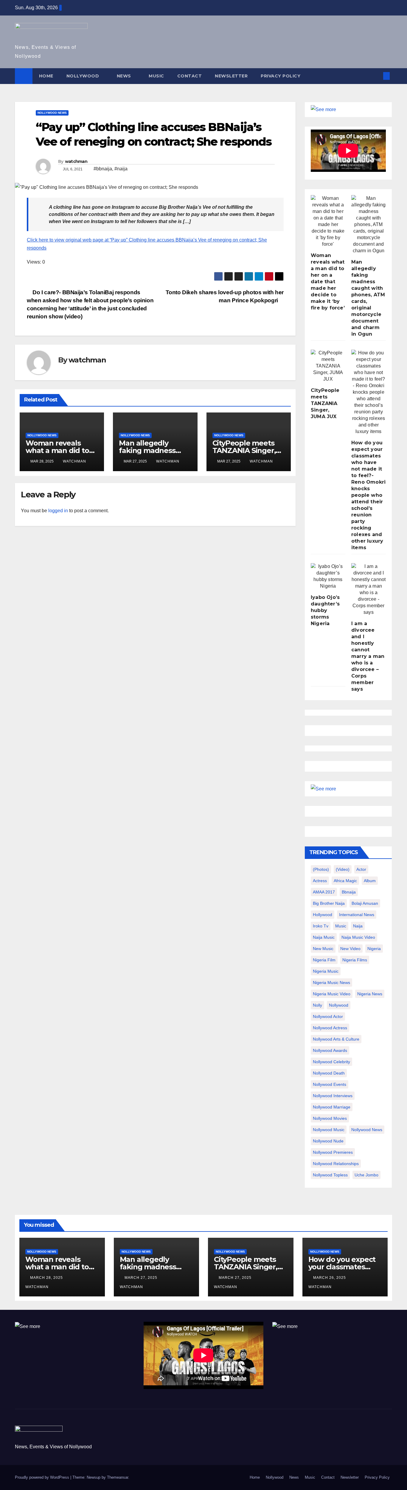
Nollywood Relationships (336, 1163)
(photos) (321, 869)
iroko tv (320, 926)
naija (358, 926)
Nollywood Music (328, 1129)
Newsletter (231, 76)
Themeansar (117, 1477)
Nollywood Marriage (331, 1107)
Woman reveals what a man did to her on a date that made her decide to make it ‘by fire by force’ (328, 282)
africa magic (345, 880)
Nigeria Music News (331, 982)
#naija (121, 168)
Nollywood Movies (330, 1118)
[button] (376, 75)
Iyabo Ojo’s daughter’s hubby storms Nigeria (325, 610)
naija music (324, 937)
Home (46, 76)
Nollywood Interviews (332, 1095)
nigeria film (324, 959)
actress (320, 880)
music (340, 926)
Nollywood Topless (330, 1175)
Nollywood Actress (330, 1027)
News (125, 76)
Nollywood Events (329, 1084)
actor (361, 869)
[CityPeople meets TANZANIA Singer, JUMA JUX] (328, 366)
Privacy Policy (280, 76)
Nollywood (83, 76)
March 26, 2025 (330, 1278)
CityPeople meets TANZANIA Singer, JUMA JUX (244, 450)
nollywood (338, 1005)
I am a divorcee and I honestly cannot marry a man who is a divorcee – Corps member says (367, 656)
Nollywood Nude (328, 1141)
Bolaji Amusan (365, 903)
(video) (342, 869)
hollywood (322, 914)
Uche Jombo (366, 1175)
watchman (76, 161)
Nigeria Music (325, 971)
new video (350, 948)
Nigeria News (369, 993)
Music (156, 76)
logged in (58, 510)
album (370, 880)
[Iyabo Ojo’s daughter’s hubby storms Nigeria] (328, 576)
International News (356, 914)
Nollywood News (52, 112)
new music (323, 948)
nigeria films (354, 959)
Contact (189, 76)
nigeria (374, 948)
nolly (317, 1005)
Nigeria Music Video (331, 993)
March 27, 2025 (142, 1278)
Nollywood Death (329, 1073)
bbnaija (349, 892)
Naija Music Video (358, 937)
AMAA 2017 (324, 892)
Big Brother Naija (329, 903)
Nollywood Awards (330, 1050)
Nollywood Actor (328, 1016)
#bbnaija (103, 168)
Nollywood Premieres (333, 1152)
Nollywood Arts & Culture (336, 1039)
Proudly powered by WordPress (42, 1477)
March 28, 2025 (47, 1278)
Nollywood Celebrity (331, 1061)
